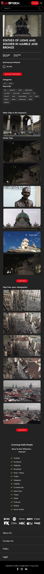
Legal (5, 557)
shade (13, 96)
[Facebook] (17, 569)
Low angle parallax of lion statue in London (19, 247)
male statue (7, 93)
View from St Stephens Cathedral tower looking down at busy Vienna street (19, 374)
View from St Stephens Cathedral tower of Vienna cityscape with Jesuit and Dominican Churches (19, 397)
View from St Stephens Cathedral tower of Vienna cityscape (19, 419)
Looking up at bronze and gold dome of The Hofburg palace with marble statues (19, 225)
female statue (16, 93)
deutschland (22, 99)
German (14, 99)
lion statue (11, 157)
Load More (22, 281)
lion (5, 90)
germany (6, 99)
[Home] (10, 3)
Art (5, 83)
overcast (6, 96)
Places (10, 83)
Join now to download (12, 74)
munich (36, 96)
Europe (30, 99)
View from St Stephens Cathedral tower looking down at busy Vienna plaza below (19, 329)
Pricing (34, 3)
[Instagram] (22, 569)
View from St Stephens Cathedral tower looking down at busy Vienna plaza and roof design (19, 306)
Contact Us (8, 541)
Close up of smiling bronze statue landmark (19, 202)
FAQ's (5, 549)
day (34, 93)
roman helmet (26, 93)
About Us (7, 533)
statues (20, 90)
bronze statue (28, 90)
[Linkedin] (26, 569)
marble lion (12, 90)
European (6, 102)
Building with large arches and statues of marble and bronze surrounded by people (19, 132)
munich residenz (22, 96)
